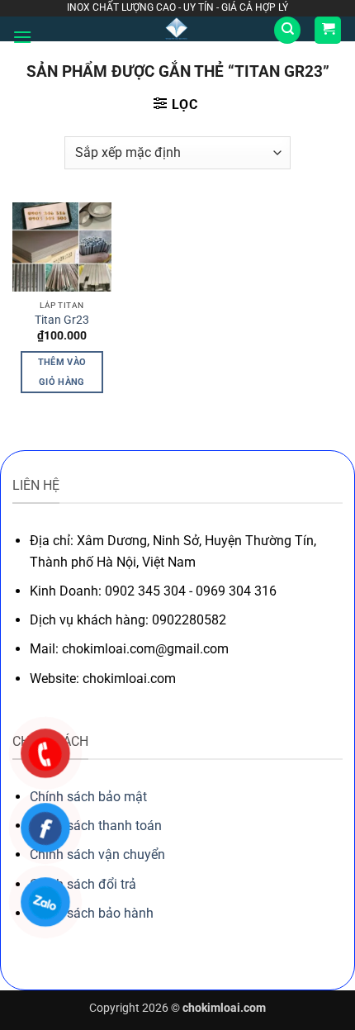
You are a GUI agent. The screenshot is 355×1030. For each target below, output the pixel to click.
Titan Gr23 (62, 319)
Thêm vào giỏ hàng (62, 372)
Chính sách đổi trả (83, 884)
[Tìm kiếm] (287, 30)
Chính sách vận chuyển (97, 854)
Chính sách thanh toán (96, 825)
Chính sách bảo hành (92, 913)
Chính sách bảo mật (88, 797)
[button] (22, 37)
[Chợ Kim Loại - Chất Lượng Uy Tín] (176, 29)
